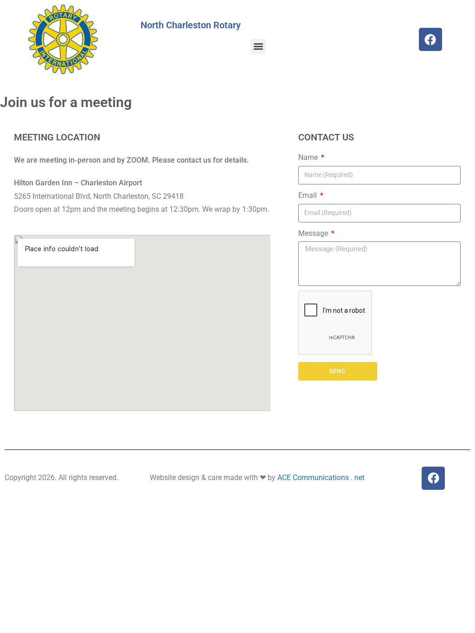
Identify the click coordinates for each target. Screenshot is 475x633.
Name (309, 157)
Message (314, 233)
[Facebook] (430, 39)
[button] (258, 46)
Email (308, 195)
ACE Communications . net (321, 477)
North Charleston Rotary (191, 25)
